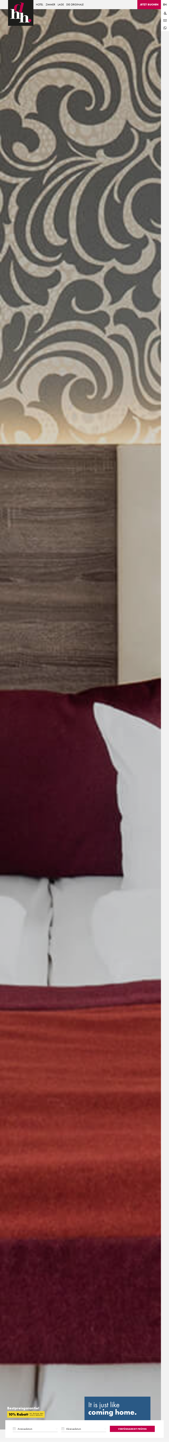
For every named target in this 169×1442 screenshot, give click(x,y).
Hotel (39, 4)
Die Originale (75, 4)
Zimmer (50, 4)
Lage (61, 4)
